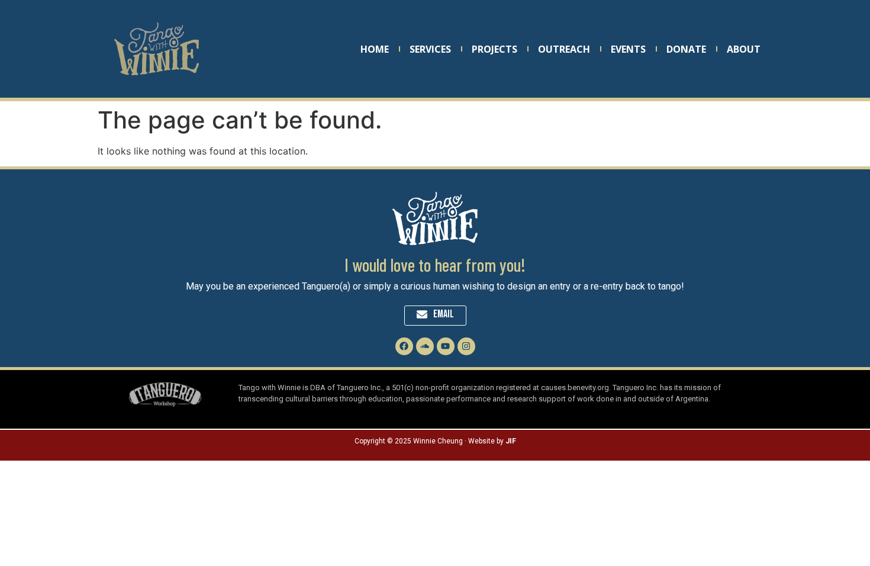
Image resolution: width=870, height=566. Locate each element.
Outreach (564, 49)
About (744, 49)
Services (430, 49)
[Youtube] (446, 346)
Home (374, 49)
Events (628, 49)
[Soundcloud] (425, 346)
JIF (510, 441)
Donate (686, 49)
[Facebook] (404, 346)
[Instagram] (466, 346)
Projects (494, 49)
